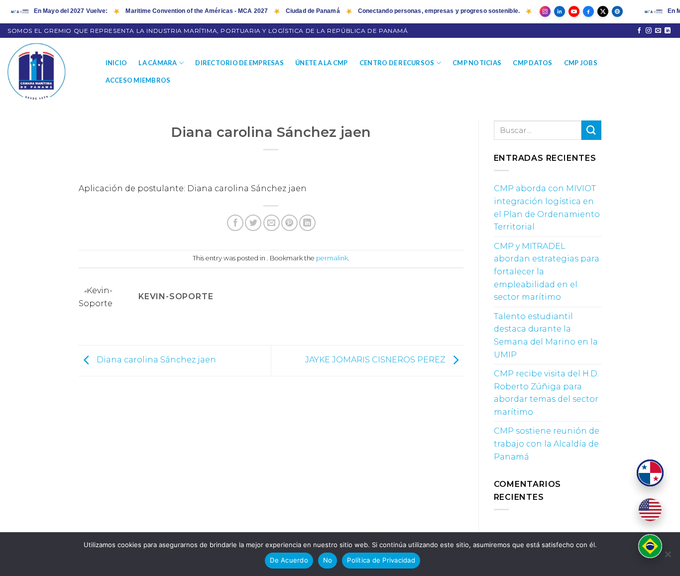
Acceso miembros (138, 80)
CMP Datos (532, 63)
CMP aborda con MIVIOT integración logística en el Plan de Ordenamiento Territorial (547, 207)
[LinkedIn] (559, 11)
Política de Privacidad (381, 560)
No (328, 560)
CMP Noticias (477, 63)
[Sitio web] (617, 11)
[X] (602, 11)
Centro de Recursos (397, 63)
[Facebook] (588, 11)
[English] (650, 510)
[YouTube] (573, 11)
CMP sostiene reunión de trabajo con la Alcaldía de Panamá (546, 443)
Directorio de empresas (239, 63)
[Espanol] (650, 473)
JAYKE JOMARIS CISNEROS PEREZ (376, 360)
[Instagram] (545, 11)
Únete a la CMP (321, 63)
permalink (332, 258)
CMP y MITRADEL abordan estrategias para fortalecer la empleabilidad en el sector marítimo (546, 271)
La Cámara (157, 63)
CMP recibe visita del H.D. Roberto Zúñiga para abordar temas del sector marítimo (546, 393)
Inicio (116, 63)
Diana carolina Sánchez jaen (155, 360)
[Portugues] (650, 546)
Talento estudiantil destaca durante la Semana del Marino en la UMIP (546, 335)
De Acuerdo (289, 560)
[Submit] (591, 130)
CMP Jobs (580, 63)
